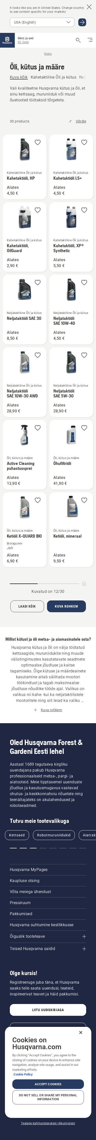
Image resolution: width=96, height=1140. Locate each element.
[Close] (81, 1032)
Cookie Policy (23, 1074)
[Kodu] (7, 40)
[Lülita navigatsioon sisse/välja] (90, 40)
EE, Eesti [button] (23, 42)
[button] (38, 142)
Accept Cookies (48, 1084)
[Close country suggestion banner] (89, 7)
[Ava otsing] (78, 40)
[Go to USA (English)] (82, 22)
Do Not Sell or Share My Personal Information (48, 1097)
